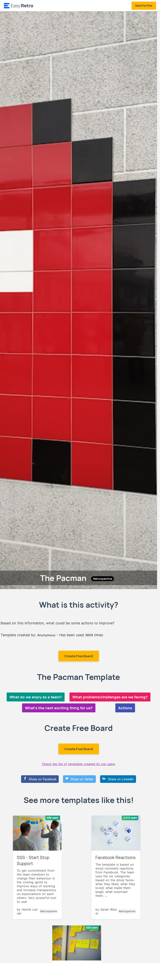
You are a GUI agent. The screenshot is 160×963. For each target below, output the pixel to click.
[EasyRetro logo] (18, 6)
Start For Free (143, 5)
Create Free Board (78, 656)
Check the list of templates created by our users (78, 764)
